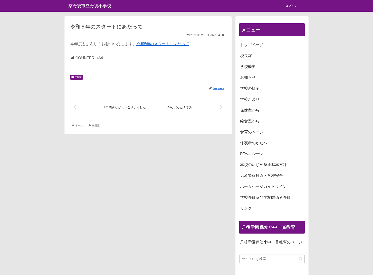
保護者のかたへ (253, 143)
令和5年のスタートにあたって (162, 44)
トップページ (251, 45)
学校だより (250, 99)
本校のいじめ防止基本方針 (263, 165)
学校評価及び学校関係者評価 (265, 197)
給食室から (250, 121)
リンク (246, 208)
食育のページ (251, 132)
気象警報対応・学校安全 (261, 175)
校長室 (78, 77)
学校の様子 (250, 88)
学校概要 (248, 66)
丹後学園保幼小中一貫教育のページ (271, 242)
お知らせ (248, 77)
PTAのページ (251, 154)
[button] (300, 259)
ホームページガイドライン (263, 186)
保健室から (250, 110)
